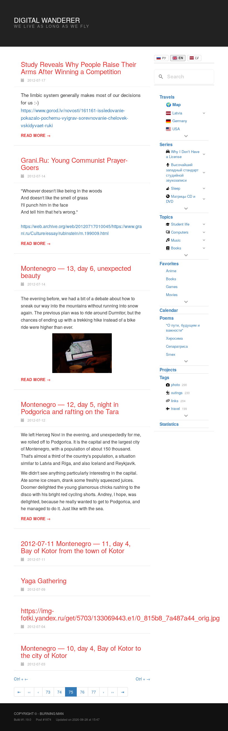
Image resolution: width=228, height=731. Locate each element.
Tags (164, 377)
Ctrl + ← (21, 679)
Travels (167, 97)
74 (59, 692)
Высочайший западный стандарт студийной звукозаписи (182, 172)
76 (82, 692)
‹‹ (29, 692)
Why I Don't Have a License (182, 154)
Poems (167, 318)
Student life (180, 224)
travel (179, 408)
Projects (168, 370)
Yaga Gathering (43, 580)
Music (176, 240)
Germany (179, 120)
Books (176, 248)
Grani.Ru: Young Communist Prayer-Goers (74, 163)
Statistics (169, 424)
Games (172, 286)
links (178, 400)
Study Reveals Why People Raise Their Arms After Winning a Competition (78, 67)
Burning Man (52, 713)
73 (48, 692)
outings (180, 392)
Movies (172, 294)
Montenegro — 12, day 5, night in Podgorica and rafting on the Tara (70, 407)
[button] (186, 136)
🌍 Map (173, 104)
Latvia (177, 113)
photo (179, 384)
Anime (171, 270)
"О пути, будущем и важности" (183, 327)
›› (112, 692)
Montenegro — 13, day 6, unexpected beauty (76, 271)
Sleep (175, 188)
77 (93, 692)
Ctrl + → (143, 679)
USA (176, 128)
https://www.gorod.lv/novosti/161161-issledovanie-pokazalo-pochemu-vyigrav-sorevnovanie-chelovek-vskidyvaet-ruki (74, 118)
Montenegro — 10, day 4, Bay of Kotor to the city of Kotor (81, 651)
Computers (180, 232)
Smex (170, 354)
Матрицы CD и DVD (180, 199)
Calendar (169, 310)
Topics (166, 217)
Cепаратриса (177, 346)
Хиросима (174, 338)
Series (166, 144)
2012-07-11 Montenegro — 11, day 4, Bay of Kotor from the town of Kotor (76, 546)
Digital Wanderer (47, 20)
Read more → (36, 135)
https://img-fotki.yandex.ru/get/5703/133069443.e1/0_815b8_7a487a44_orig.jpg (120, 613)
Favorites (169, 264)
